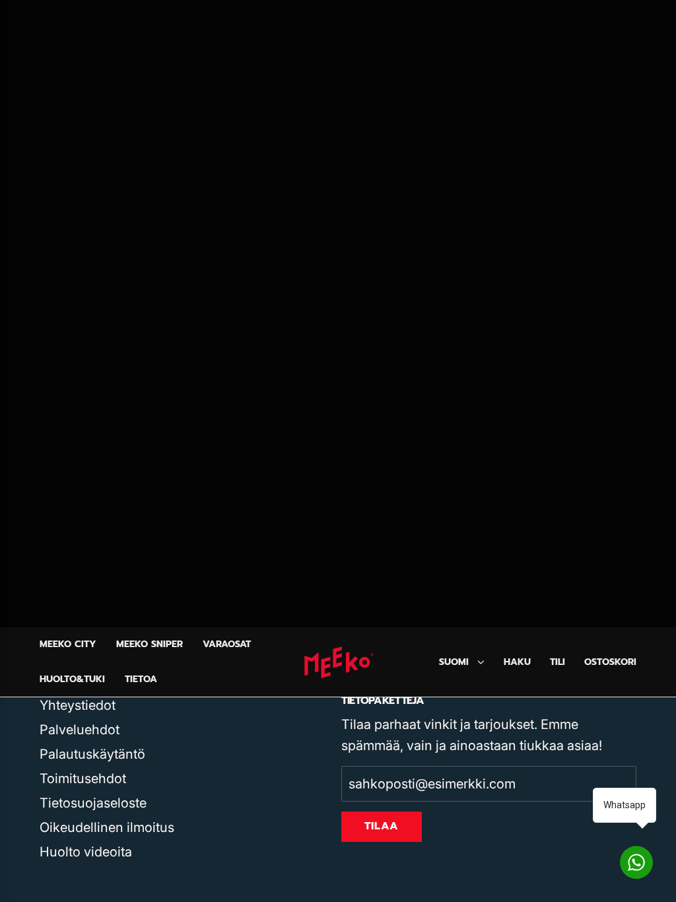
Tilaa (381, 826)
